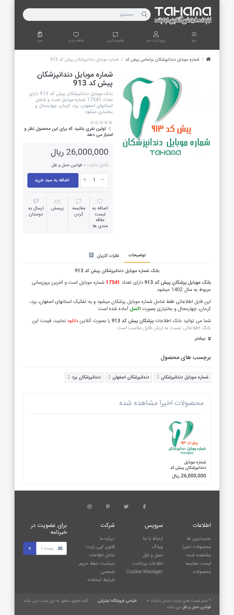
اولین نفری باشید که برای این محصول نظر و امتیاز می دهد (68, 132)
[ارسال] (29, 548)
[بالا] (208, 60)
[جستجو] (144, 14)
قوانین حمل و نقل (66, 165)
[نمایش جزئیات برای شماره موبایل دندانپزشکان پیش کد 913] (187, 437)
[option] (166, 116)
